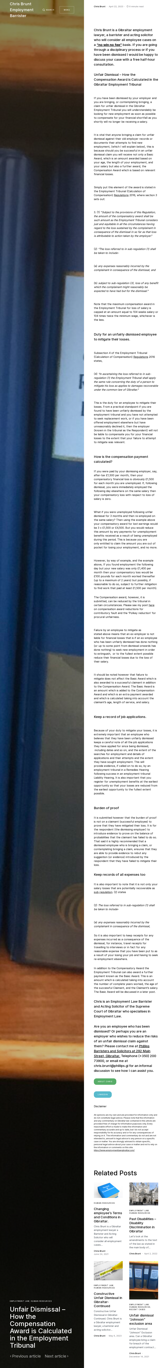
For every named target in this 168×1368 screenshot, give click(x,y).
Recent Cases (137, 1309)
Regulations (121, 195)
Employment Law (19, 1301)
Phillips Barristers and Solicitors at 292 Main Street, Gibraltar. (122, 1051)
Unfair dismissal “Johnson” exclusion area (141, 1319)
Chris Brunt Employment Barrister (21, 9)
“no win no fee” (109, 45)
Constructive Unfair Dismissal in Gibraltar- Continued (108, 1300)
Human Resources (41, 1301)
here (151, 605)
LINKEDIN (103, 1094)
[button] (48, 10)
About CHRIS (105, 1081)
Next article (55, 1356)
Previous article (26, 1356)
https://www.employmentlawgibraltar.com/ (114, 1150)
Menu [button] (67, 10)
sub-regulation (103, 892)
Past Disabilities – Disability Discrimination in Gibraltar (142, 1225)
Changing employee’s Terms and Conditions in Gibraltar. (108, 1215)
